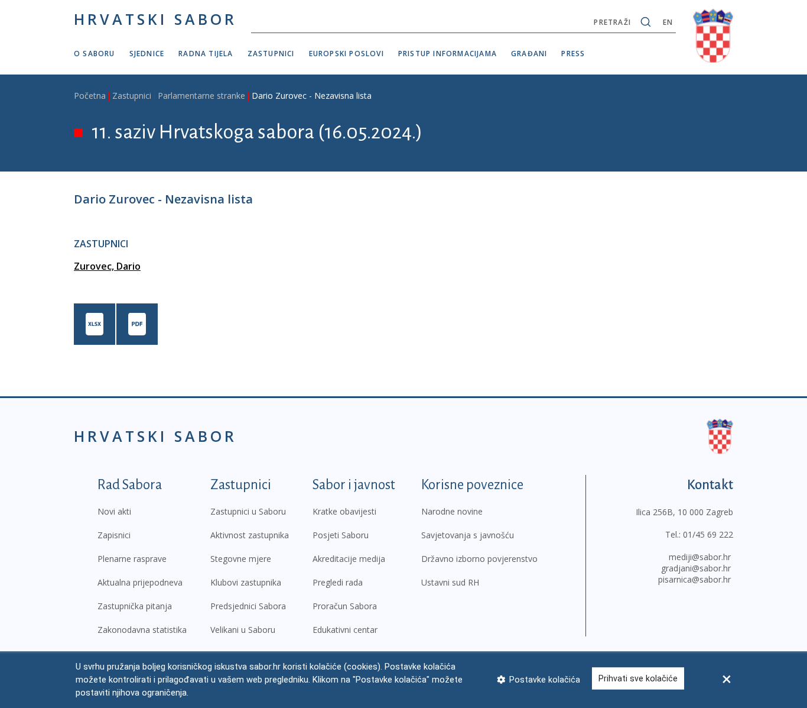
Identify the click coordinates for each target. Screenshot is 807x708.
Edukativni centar (345, 629)
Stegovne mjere (240, 558)
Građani (529, 54)
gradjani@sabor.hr (696, 568)
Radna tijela (205, 54)
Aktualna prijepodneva (140, 582)
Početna (90, 95)
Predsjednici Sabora (248, 606)
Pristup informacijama (447, 54)
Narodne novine (452, 511)
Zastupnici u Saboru (248, 511)
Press (573, 54)
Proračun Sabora (345, 606)
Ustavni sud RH (450, 582)
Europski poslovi (346, 54)
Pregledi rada (338, 582)
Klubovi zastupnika (245, 582)
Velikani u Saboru (242, 629)
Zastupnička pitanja (134, 606)
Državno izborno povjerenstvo (479, 558)
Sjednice (147, 54)
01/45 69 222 (708, 534)
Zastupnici (271, 54)
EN (668, 22)
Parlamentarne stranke (201, 95)
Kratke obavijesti (344, 511)
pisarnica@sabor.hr (694, 579)
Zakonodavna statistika (142, 629)
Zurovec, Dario (107, 266)
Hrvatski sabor (155, 19)
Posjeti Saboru (341, 535)
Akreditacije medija (349, 558)
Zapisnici (114, 535)
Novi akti (114, 511)
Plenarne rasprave (132, 558)
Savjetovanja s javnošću (467, 535)
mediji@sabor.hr (700, 556)
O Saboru (94, 54)
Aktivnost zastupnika (249, 535)
